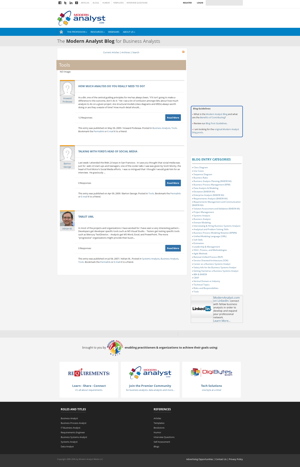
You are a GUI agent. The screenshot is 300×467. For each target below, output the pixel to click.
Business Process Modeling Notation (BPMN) (215, 232)
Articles (85, 3)
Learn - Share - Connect (89, 386)
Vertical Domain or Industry (207, 281)
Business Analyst (69, 418)
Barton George (67, 165)
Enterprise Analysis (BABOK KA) (209, 195)
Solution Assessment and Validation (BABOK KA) (217, 208)
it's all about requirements (88, 390)
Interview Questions (137, 3)
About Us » (129, 31)
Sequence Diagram (203, 174)
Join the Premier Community (150, 386)
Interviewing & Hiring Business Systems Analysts (217, 225)
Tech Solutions (211, 386)
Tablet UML (86, 216)
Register (187, 2)
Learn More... (222, 321)
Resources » (98, 31)
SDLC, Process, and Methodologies (210, 250)
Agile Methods (200, 253)
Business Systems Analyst (74, 437)
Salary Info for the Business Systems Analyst (215, 267)
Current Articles (111, 52)
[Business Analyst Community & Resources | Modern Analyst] (81, 17)
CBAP (196, 277)
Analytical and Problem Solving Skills (211, 229)
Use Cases (199, 170)
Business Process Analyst (73, 423)
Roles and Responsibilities (206, 288)
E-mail (110, 131)
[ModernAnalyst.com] (150, 372)
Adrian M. (67, 228)
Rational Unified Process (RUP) (208, 257)
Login (200, 2)
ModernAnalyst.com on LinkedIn (226, 299)
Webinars (113, 31)
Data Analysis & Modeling (206, 188)
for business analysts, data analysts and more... (150, 390)
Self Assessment (162, 441)
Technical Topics (202, 284)
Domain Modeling (202, 222)
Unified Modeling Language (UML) (210, 236)
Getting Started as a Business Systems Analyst (216, 270)
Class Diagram (201, 167)
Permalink (99, 131)
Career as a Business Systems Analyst (212, 263)
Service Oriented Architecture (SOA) (211, 260)
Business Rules (201, 177)
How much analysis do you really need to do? (111, 86)
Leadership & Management (207, 246)
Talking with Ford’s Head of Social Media (107, 151)
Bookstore (159, 427)
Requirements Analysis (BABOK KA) (211, 198)
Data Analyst (67, 446)
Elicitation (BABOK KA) (204, 191)
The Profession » (77, 31)
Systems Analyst (69, 441)
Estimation (199, 243)
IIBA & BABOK (200, 274)
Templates (118, 3)
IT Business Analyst (70, 427)
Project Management (204, 212)
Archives (125, 52)
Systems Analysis (151, 258)
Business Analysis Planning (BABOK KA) (213, 181)
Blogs (96, 3)
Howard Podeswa (67, 100)
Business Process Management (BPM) (212, 184)
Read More (173, 117)
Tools (174, 128)
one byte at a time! (211, 390)
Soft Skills (198, 239)
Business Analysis (161, 128)
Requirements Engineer (73, 432)
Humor (106, 3)
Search (135, 52)
